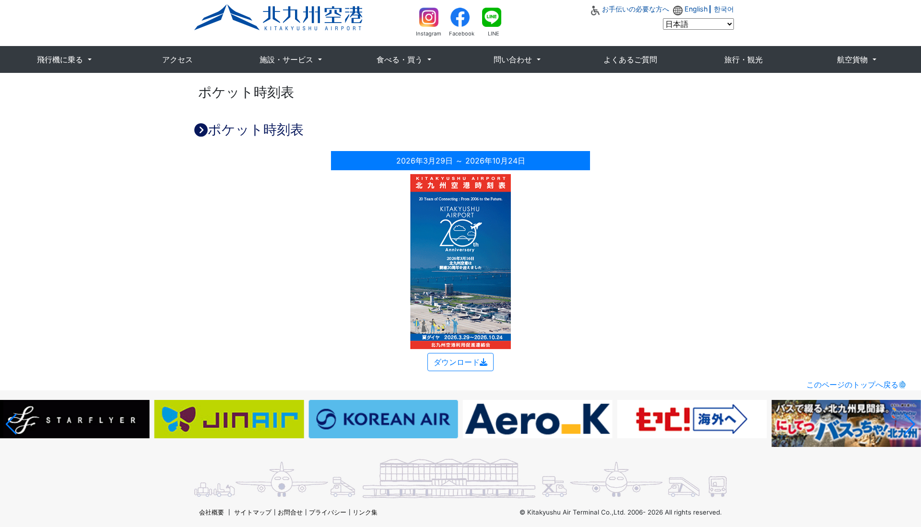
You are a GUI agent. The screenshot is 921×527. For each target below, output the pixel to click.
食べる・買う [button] (401, 59)
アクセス (177, 59)
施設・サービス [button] (288, 59)
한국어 (724, 9)
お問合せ (290, 512)
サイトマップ (253, 512)
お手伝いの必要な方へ (635, 9)
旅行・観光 (743, 59)
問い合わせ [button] (514, 59)
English (696, 9)
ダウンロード (457, 362)
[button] (11, 424)
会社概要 (211, 512)
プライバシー (327, 512)
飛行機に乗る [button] (61, 59)
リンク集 (365, 512)
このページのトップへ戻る (852, 384)
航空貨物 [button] (853, 59)
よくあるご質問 (630, 59)
